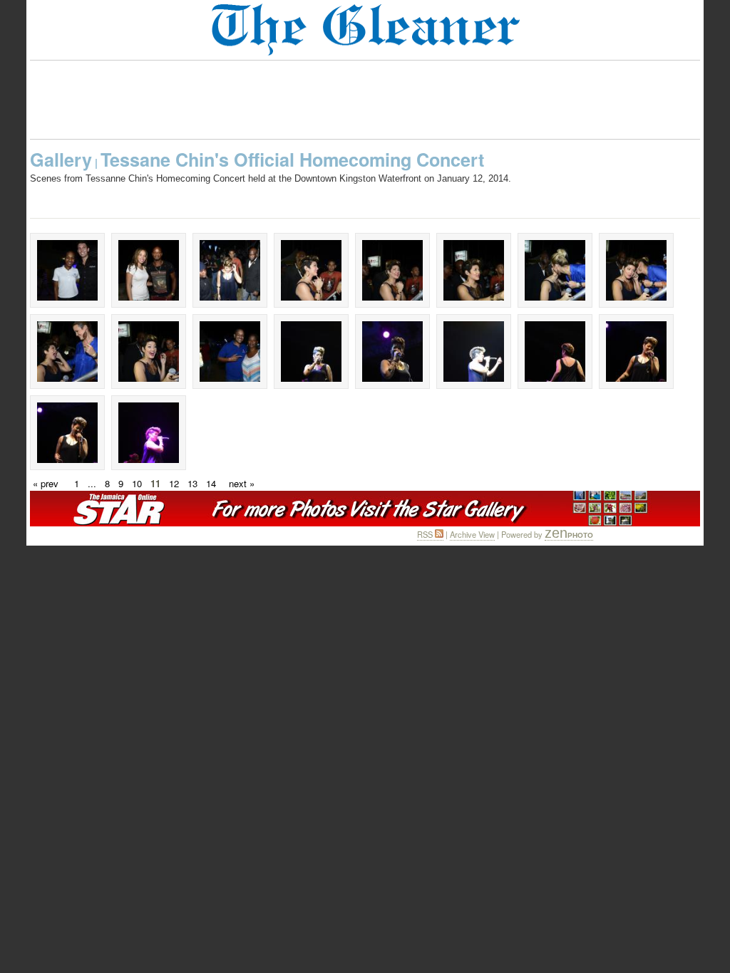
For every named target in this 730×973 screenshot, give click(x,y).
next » (242, 483)
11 (155, 483)
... (92, 483)
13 (192, 483)
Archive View (472, 534)
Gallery (61, 159)
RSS (426, 534)
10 (137, 483)
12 (174, 483)
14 (211, 483)
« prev (45, 483)
